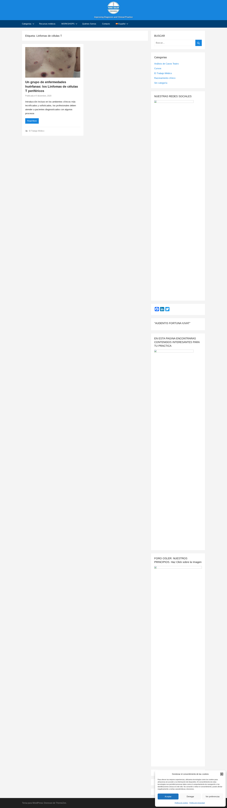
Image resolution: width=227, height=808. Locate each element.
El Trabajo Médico (36, 131)
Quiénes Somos (89, 24)
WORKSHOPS (67, 24)
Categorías (26, 24)
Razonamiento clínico (164, 78)
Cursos (157, 68)
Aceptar (168, 796)
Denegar (190, 796)
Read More (32, 121)
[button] (221, 774)
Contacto (106, 24)
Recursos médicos (47, 24)
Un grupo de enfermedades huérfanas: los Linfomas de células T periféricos (51, 86)
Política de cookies (181, 803)
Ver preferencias (213, 796)
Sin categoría (160, 83)
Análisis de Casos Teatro (166, 63)
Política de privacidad (197, 803)
